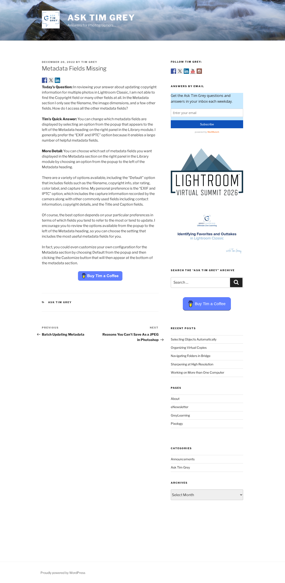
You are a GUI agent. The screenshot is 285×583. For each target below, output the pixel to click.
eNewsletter (179, 407)
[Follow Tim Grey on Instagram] (199, 71)
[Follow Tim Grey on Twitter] (180, 71)
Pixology (177, 423)
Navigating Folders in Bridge (190, 356)
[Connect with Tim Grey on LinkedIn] (186, 71)
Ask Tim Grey (101, 17)
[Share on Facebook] (44, 80)
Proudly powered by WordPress (63, 573)
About (175, 399)
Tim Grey (89, 62)
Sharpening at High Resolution (192, 364)
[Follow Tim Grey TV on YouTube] (192, 71)
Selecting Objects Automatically (193, 339)
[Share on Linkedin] (57, 80)
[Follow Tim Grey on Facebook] (173, 71)
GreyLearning (180, 415)
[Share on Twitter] (51, 80)
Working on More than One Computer (197, 372)
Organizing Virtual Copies (189, 347)
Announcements (183, 459)
